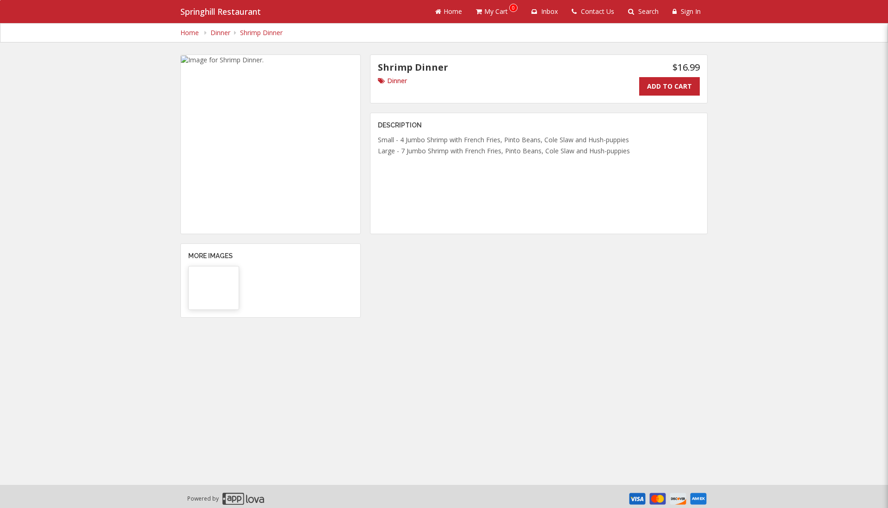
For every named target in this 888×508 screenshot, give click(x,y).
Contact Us (596, 11)
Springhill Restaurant (220, 11)
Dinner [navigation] (220, 32)
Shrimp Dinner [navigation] (261, 32)
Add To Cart (669, 86)
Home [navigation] (190, 32)
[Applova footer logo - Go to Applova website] (243, 498)
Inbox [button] (548, 11)
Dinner (397, 80)
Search (647, 11)
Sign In (690, 11)
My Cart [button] (499, 10)
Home (453, 11)
